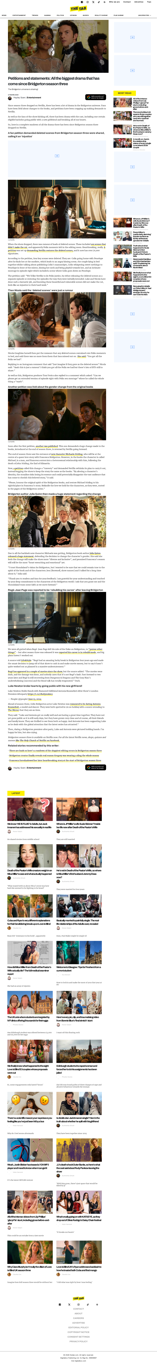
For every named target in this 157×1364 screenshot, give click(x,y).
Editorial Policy (78, 1327)
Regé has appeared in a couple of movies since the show (35, 671)
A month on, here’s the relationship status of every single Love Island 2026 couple (142, 143)
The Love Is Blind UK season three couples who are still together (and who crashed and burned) (142, 116)
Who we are (114, 2)
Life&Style (26, 660)
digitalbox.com (80, 1361)
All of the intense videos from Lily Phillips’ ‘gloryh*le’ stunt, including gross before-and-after (28, 1220)
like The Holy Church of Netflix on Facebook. (38, 740)
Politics (60, 15)
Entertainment (19, 15)
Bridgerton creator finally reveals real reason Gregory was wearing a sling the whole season (54, 755)
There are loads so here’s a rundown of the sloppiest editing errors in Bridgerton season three (55, 750)
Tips (149, 2)
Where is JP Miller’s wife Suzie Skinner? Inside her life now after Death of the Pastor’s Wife (141, 223)
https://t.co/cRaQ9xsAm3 (40, 694)
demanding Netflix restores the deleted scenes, (50, 250)
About (78, 1313)
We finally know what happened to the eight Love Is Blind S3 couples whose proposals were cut (28, 1069)
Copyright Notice (78, 1332)
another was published (47, 446)
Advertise (138, 2)
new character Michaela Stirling (67, 454)
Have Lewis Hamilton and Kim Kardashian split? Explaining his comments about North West (142, 263)
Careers (78, 1318)
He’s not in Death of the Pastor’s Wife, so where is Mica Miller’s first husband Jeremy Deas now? (78, 874)
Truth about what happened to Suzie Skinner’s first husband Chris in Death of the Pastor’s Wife (141, 251)
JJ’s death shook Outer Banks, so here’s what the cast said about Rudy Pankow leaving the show (78, 1168)
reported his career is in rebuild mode (77, 652)
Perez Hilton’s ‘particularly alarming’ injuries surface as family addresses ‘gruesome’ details (142, 236)
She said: (81, 356)
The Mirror (13, 710)
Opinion (73, 15)
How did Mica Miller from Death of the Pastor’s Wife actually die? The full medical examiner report (29, 970)
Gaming (47, 15)
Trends (35, 15)
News (4, 15)
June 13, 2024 (34, 699)
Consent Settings (78, 1337)
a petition (18, 468)
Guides (86, 15)
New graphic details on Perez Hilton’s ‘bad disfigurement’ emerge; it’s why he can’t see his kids (142, 290)
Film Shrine (119, 15)
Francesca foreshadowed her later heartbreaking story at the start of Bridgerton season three (55, 760)
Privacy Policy (79, 1341)
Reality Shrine (101, 15)
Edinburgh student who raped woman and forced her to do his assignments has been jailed (76, 1069)
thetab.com (74, 1355)
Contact (127, 2)
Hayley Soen (19, 97)
